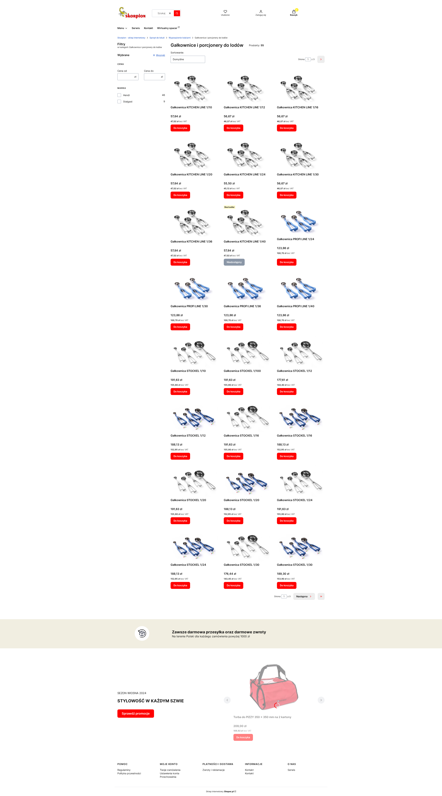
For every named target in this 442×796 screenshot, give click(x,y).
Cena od (122, 70)
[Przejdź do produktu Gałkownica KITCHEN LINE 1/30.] (301, 154)
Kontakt (249, 769)
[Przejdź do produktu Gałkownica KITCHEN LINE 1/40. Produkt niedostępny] (247, 221)
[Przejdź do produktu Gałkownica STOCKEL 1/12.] (301, 352)
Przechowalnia (168, 776)
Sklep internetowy (220, 791)
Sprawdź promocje (136, 713)
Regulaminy (124, 769)
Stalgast (127, 101)
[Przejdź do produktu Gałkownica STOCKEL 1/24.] (301, 481)
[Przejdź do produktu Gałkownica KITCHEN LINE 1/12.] (247, 87)
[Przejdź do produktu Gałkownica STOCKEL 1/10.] (194, 352)
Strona (301, 59)
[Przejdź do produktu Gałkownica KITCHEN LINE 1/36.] (194, 221)
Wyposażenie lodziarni (180, 37)
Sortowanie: (177, 52)
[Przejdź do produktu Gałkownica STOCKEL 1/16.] (247, 416)
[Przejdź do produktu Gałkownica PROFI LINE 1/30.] (194, 287)
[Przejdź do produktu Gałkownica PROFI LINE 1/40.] (301, 287)
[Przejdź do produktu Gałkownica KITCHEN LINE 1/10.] (194, 87)
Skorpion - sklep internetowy (131, 37)
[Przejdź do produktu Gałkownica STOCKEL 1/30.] (247, 545)
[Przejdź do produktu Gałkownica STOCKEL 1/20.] (194, 481)
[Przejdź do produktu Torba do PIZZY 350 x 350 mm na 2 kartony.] (274, 686)
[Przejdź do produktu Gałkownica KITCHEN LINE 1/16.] (301, 87)
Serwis (291, 769)
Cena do (148, 70)
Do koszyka (180, 127)
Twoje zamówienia (170, 769)
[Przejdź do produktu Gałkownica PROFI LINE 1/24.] (301, 220)
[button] (177, 13)
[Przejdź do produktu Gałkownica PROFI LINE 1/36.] (247, 287)
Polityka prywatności (129, 773)
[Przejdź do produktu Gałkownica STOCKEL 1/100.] (247, 352)
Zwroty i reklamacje (214, 769)
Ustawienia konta (169, 773)
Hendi (126, 95)
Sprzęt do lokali (157, 37)
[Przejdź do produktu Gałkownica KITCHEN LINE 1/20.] (194, 154)
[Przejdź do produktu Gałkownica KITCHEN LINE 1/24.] (247, 154)
